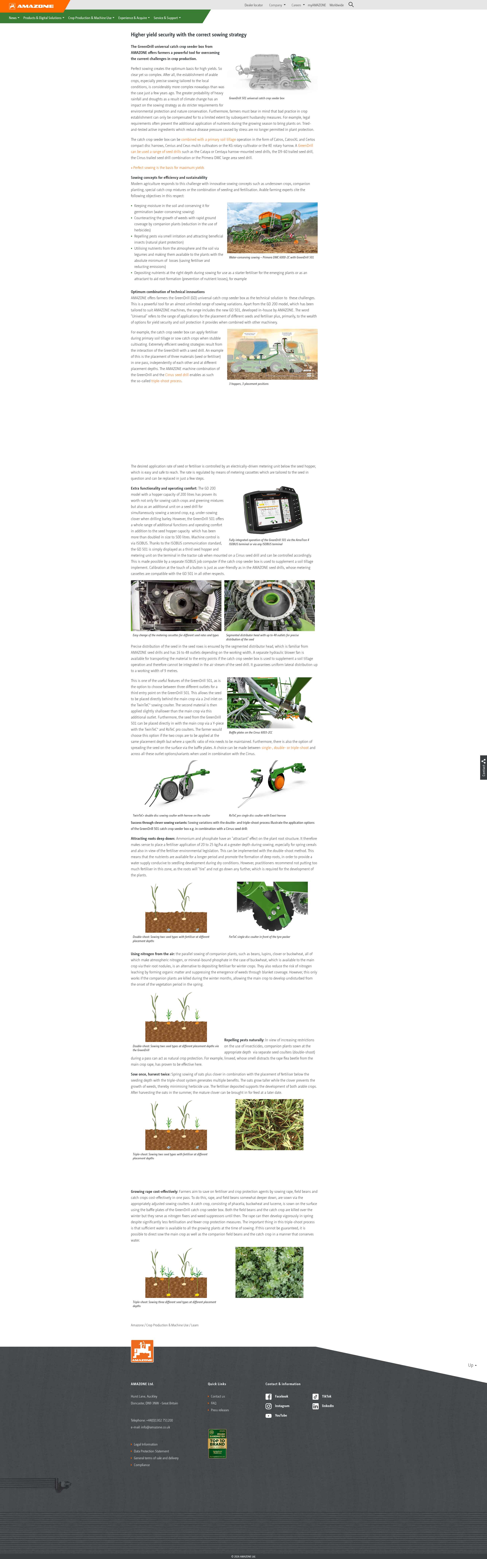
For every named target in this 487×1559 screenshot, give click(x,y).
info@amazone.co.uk (155, 1427)
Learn (195, 1324)
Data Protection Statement (151, 1451)
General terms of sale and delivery (156, 1457)
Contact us (218, 1396)
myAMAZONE (317, 4)
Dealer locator (254, 4)
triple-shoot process (166, 381)
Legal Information (146, 1444)
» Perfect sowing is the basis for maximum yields (167, 167)
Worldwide (336, 4)
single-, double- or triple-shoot (285, 747)
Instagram (281, 1405)
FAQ (213, 1403)
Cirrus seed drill (177, 374)
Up (470, 1364)
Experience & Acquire (132, 17)
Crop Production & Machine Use (89, 17)
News (13, 17)
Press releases (220, 1409)
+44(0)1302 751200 (159, 1420)
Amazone (137, 1324)
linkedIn (327, 1405)
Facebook (281, 1396)
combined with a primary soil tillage (208, 139)
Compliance (142, 1464)
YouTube (280, 1415)
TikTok (326, 1396)
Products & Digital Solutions (42, 17)
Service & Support (166, 17)
